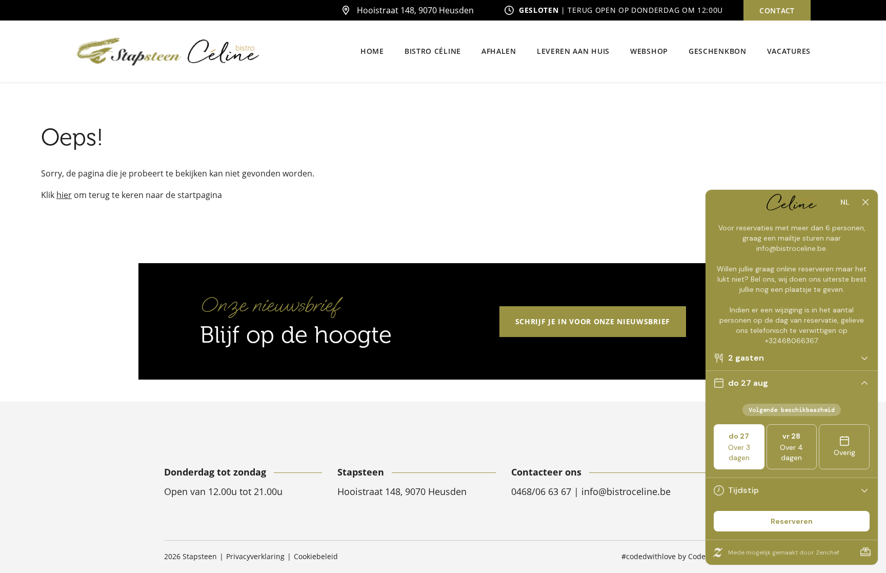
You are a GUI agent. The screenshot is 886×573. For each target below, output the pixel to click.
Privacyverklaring (255, 556)
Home (372, 51)
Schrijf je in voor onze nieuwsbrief (593, 321)
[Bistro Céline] (223, 51)
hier (64, 195)
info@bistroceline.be (626, 491)
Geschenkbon (718, 51)
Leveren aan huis (573, 51)
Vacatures (789, 51)
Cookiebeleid (316, 556)
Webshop (649, 51)
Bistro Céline (433, 51)
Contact (777, 10)
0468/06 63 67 (542, 491)
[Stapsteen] (129, 51)
